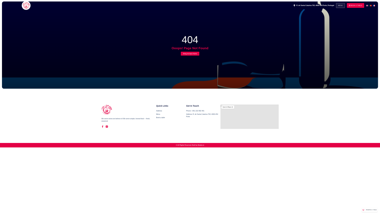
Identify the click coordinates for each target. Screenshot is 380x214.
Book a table (160, 117)
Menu (158, 114)
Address (159, 111)
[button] (355, 5)
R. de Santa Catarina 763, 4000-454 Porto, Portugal (315, 5)
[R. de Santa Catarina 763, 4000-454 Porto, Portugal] (294, 5)
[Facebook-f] (102, 126)
